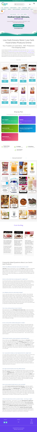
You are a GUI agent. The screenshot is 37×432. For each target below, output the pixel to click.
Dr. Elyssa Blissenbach (30, 52)
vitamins (29, 51)
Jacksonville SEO (20, 429)
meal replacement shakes (22, 51)
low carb (31, 423)
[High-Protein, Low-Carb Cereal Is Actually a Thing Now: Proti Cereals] (29, 235)
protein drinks (16, 51)
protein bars (10, 51)
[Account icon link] (30, 4)
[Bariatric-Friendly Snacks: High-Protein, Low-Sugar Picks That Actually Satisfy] (18, 235)
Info (31, 420)
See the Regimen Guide (18, 28)
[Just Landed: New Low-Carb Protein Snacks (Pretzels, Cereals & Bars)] (7, 235)
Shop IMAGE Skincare (18, 25)
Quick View (5, 72)
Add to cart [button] (5, 81)
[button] (8, 8)
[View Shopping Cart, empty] (34, 4)
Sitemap (18, 419)
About (32, 419)
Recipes (31, 422)
